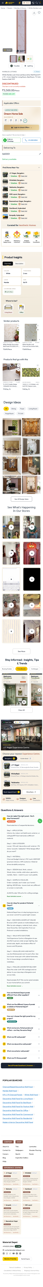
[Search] (37, 3)
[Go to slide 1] (13, 58)
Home (3, 8)
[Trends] (19, 3)
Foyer (22, 409)
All (6, 409)
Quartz (17, 1154)
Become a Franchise (10, 1259)
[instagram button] (7, 1253)
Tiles (17, 1147)
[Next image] (39, 735)
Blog (4, 1158)
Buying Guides (7, 669)
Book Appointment (10, 792)
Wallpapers (19, 1150)
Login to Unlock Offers (23, 127)
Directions (14, 176)
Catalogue (34, 669)
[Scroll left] (3, 690)
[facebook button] (17, 1253)
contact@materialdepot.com (15, 1250)
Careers (5, 1154)
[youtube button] (14, 1253)
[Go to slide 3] (29, 58)
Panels (9, 8)
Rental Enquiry (25, 1259)
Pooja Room (9, 414)
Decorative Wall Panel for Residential (17, 1118)
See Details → (16, 1184)
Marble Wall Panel (10, 1091)
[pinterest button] (20, 1253)
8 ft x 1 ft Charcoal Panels (12, 1095)
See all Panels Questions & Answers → (21, 1065)
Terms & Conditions (15, 1267)
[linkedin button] (4, 1253)
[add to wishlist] (39, 13)
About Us (6, 1147)
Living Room (33, 409)
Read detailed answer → (15, 896)
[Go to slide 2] (21, 58)
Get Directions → (8, 1184)
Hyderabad (25, 758)
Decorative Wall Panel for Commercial (18, 1114)
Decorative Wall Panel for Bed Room (17, 1102)
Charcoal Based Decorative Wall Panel (18, 1087)
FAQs (4, 1161)
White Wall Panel (31, 1095)
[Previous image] (4, 735)
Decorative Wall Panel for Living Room (18, 1098)
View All (21, 710)
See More (21, 651)
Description (19, 264)
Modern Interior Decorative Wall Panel (18, 1122)
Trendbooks (21, 669)
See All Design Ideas (21, 499)
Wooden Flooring (35, 1150)
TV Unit (20, 414)
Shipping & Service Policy (31, 1270)
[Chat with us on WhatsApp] (40, 821)
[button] (3, 3)
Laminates (32, 1147)
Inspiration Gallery (21, 1158)
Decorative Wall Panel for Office (15, 1110)
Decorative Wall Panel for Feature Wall (18, 1106)
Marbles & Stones (20, 8)
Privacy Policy (28, 1267)
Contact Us (6, 1150)
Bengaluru (9, 758)
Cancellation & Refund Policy (12, 1270)
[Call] (33, 2)
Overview (7, 264)
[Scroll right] (39, 690)
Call (19, 1246)
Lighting (30, 66)
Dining (13, 409)
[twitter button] (10, 1253)
